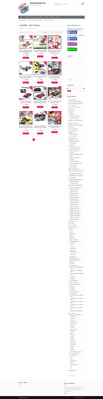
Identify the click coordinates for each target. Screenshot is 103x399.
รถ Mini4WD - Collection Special (74, 197)
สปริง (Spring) (71, 278)
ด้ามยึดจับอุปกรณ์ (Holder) (73, 150)
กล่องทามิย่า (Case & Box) (72, 128)
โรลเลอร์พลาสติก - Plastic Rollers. (76, 310)
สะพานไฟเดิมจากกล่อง (73, 355)
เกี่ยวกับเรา (58, 17)
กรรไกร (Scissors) (72, 143)
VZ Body (71, 349)
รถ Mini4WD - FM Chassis (73, 199)
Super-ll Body (72, 340)
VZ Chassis (72, 327)
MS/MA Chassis (73, 360)
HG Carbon (72, 246)
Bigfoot (71, 333)
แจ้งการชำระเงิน (40, 17)
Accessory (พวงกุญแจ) (72, 99)
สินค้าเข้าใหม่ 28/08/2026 (73, 118)
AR (70, 357)
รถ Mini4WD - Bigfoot (72, 195)
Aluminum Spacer (73, 252)
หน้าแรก (21, 17)
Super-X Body (72, 342)
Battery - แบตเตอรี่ (71, 105)
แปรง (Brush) (71, 159)
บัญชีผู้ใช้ (46, 17)
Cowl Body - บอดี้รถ (72, 329)
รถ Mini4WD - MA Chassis (73, 202)
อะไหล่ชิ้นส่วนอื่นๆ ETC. (73, 282)
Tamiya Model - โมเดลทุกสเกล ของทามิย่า (75, 125)
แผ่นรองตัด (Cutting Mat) (73, 161)
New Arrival (70, 112)
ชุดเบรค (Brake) (72, 256)
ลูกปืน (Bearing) (72, 276)
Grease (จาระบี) (71, 109)
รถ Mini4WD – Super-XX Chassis (74, 215)
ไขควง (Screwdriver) (72, 166)
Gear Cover (71, 228)
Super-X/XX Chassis (73, 364)
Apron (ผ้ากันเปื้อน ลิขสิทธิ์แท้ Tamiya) (74, 101)
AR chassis (72, 316)
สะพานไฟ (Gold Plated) (73, 280)
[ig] (21, 386)
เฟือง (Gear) (71, 286)
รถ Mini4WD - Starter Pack (73, 208)
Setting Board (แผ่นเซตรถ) (73, 141)
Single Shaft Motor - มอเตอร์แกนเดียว (75, 175)
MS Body (71, 338)
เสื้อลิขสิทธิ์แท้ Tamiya (72, 370)
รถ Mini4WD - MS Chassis (73, 206)
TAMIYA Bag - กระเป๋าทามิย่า (73, 123)
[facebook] (19, 386)
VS (70, 366)
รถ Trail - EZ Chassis (71, 177)
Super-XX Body (72, 344)
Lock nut (70, 230)
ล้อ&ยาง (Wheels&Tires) (73, 265)
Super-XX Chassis (73, 323)
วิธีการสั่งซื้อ (33, 17)
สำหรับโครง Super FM (73, 134)
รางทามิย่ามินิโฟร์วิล (71, 221)
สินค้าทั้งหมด (27, 17)
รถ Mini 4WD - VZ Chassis (73, 189)
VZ (70, 368)
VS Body (71, 347)
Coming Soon (71, 114)
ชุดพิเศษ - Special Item (72, 138)
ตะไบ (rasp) (71, 152)
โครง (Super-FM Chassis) (73, 291)
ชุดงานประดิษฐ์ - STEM (72, 130)
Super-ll (71, 362)
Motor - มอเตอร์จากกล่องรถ (73, 353)
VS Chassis (72, 325)
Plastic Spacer (72, 254)
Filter (69, 90)
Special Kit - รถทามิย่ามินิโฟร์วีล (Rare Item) (75, 120)
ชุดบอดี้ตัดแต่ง (70, 132)
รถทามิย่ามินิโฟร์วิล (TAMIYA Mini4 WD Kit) (35, 20)
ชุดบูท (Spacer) (71, 250)
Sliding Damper (72, 248)
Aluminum (72, 243)
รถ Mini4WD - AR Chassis (73, 193)
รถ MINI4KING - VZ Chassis (73, 181)
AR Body (71, 331)
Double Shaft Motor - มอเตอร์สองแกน (75, 173)
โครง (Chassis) (71, 289)
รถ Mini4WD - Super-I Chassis (74, 210)
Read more (40, 82)
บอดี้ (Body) (71, 263)
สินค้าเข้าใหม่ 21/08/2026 (73, 116)
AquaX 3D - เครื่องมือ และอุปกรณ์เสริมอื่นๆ (75, 103)
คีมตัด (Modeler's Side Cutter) (74, 147)
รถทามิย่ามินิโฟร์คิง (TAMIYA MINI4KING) (75, 179)
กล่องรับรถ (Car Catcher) (73, 239)
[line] (23, 386)
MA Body (71, 336)
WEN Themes (83, 397)
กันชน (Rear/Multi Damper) (73, 241)
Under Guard (71, 237)
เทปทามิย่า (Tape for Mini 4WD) (74, 284)
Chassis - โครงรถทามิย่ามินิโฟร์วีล (75, 314)
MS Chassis (72, 320)
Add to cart (26, 57)
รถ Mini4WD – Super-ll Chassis (74, 213)
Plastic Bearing (71, 234)
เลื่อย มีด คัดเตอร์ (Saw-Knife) (74, 157)
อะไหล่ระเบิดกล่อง (71, 313)
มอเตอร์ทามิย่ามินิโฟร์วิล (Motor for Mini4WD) (76, 170)
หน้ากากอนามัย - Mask (72, 225)
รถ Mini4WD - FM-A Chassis (73, 200)
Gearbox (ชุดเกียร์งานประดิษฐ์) (73, 107)
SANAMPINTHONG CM (37, 3)
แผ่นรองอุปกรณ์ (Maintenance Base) (75, 163)
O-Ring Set (71, 232)
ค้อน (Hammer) (71, 145)
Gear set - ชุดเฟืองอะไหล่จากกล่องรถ (75, 351)
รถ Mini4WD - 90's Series (73, 191)
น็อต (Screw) (71, 261)
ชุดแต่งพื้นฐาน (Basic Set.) (73, 258)
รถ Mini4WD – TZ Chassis (73, 217)
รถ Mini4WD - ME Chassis (73, 204)
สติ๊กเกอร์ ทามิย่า (71, 223)
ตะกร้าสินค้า (52, 17)
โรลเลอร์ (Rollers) (72, 293)
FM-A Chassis (72, 318)
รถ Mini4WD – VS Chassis (73, 219)
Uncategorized (70, 127)
